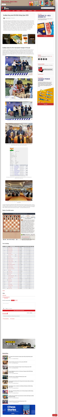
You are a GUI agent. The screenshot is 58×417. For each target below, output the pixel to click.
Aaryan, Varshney (10, 260)
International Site (40, 74)
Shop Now (45, 35)
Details (3, 290)
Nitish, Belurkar (10, 251)
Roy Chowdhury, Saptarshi (11, 264)
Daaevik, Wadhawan (10, 267)
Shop (13, 10)
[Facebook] (44, 59)
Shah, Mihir (9, 278)
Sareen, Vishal (10, 288)
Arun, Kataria (10, 257)
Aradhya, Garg (10, 247)
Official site (4, 295)
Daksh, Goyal (10, 281)
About (35, 10)
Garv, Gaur (9, 274)
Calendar (18, 10)
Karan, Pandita (10, 284)
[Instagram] (46, 59)
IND (18, 247)
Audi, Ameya (9, 253)
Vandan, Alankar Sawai (11, 275)
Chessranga (24, 10)
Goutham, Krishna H (10, 261)
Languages (8, 10)
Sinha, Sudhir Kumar (10, 277)
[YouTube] (41, 59)
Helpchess (30, 10)
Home (3, 10)
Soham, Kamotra (10, 250)
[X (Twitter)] (39, 59)
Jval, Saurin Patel (10, 254)
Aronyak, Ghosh (10, 271)
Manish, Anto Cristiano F (11, 268)
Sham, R (9, 282)
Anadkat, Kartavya (10, 285)
